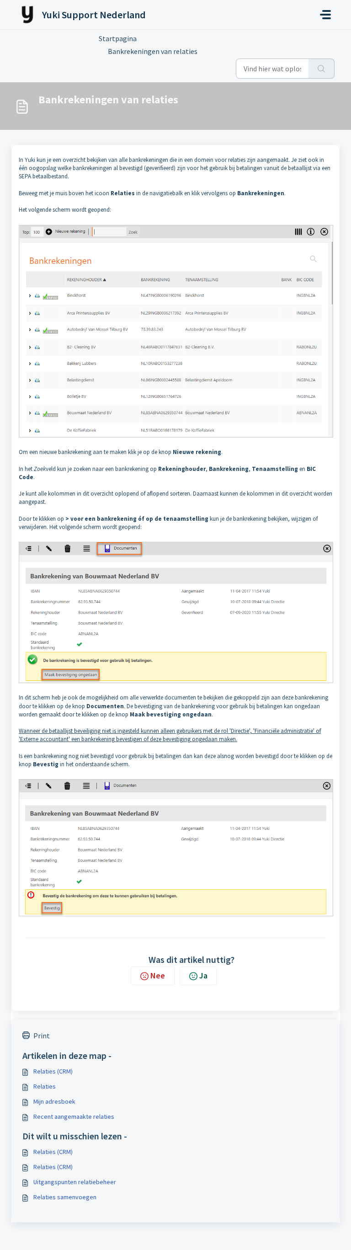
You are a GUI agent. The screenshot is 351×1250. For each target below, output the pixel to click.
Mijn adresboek (54, 1101)
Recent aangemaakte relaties (73, 1116)
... (155, 38)
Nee (157, 975)
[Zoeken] (321, 69)
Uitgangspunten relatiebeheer (74, 1182)
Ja (203, 975)
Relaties (44, 1086)
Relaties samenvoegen (64, 1197)
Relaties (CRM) (53, 1071)
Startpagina (118, 38)
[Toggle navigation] (325, 14)
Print (41, 1035)
